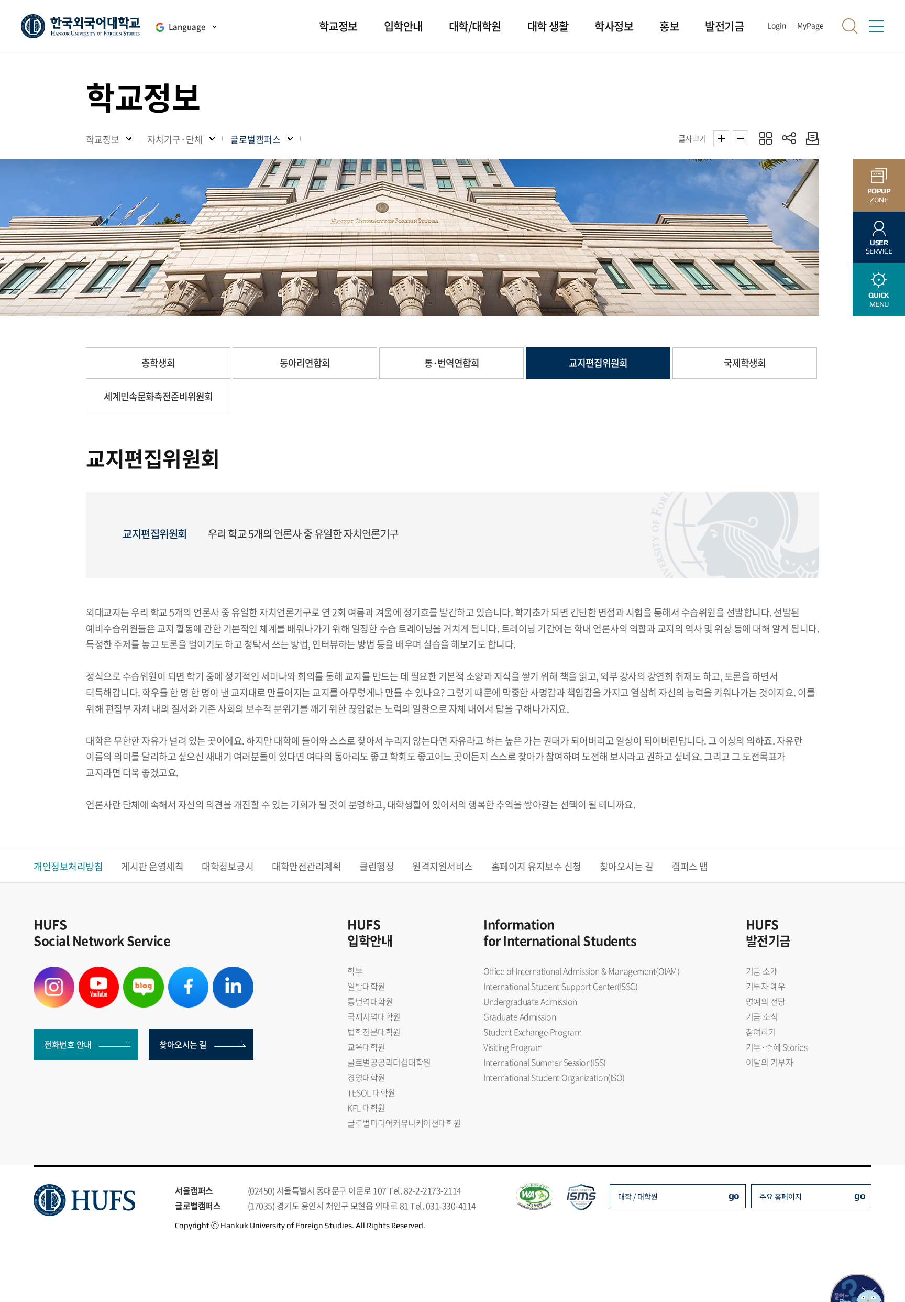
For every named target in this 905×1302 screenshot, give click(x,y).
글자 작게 (740, 138)
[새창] (54, 973)
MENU (878, 299)
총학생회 (158, 363)
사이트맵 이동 (876, 26)
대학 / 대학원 (638, 1196)
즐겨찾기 (765, 138)
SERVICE (879, 247)
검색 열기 (850, 26)
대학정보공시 (227, 866)
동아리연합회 (305, 363)
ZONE (879, 195)
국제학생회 (745, 363)
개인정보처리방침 (68, 866)
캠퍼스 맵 (689, 866)
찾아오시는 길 (627, 866)
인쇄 (810, 138)
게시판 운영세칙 (152, 866)
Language (187, 26)
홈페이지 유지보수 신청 (536, 866)
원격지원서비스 (442, 866)
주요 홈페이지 (780, 1196)
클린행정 (376, 866)
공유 (789, 138)
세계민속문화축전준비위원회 (158, 396)
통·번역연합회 (451, 363)
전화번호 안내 (68, 1044)
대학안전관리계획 (306, 866)
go (734, 1195)
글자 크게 (721, 138)
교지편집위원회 (598, 363)
